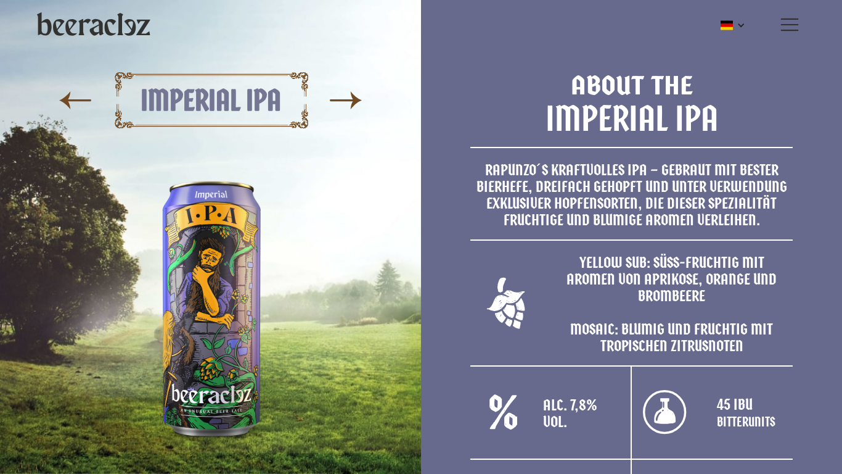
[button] (789, 24)
